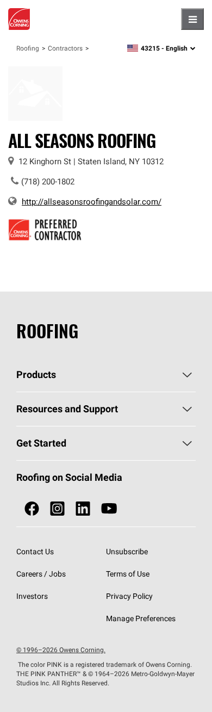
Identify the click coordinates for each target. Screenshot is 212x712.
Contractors (65, 48)
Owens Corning (19, 19)
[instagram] (57, 509)
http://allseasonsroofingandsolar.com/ (91, 201)
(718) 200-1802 (47, 181)
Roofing (27, 48)
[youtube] (109, 509)
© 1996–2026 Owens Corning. (60, 650)
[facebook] (32, 509)
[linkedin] (83, 509)
